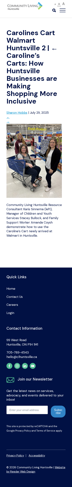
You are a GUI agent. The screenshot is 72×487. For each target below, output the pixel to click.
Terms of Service (45, 430)
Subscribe (58, 411)
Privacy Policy (23, 430)
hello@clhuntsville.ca (21, 357)
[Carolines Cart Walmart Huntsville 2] (34, 197)
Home (10, 289)
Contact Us (14, 297)
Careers (12, 305)
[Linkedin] (25, 366)
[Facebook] (9, 366)
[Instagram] (17, 366)
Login (10, 313)
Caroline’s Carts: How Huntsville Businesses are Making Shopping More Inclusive (32, 74)
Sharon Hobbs (16, 113)
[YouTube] (33, 366)
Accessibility (37, 455)
